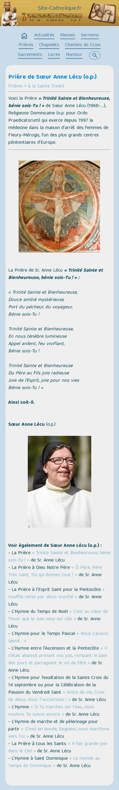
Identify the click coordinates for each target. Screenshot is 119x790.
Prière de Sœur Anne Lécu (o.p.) (52, 77)
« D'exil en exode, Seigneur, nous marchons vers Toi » (59, 733)
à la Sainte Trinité (46, 86)
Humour (74, 55)
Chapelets (49, 45)
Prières (26, 45)
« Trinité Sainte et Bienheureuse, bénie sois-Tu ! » (59, 557)
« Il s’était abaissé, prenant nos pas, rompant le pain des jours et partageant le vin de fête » (57, 656)
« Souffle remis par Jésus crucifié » (56, 594)
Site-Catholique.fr (59, 8)
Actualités (44, 35)
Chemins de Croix (83, 45)
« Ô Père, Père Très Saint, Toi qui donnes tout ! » (55, 572)
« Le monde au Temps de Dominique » (54, 762)
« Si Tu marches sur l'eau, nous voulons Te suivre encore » (51, 711)
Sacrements (30, 55)
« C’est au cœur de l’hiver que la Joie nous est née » (58, 616)
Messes (67, 35)
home (24, 36)
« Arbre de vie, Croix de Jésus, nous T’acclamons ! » (56, 696)
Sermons (90, 35)
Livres (54, 55)
